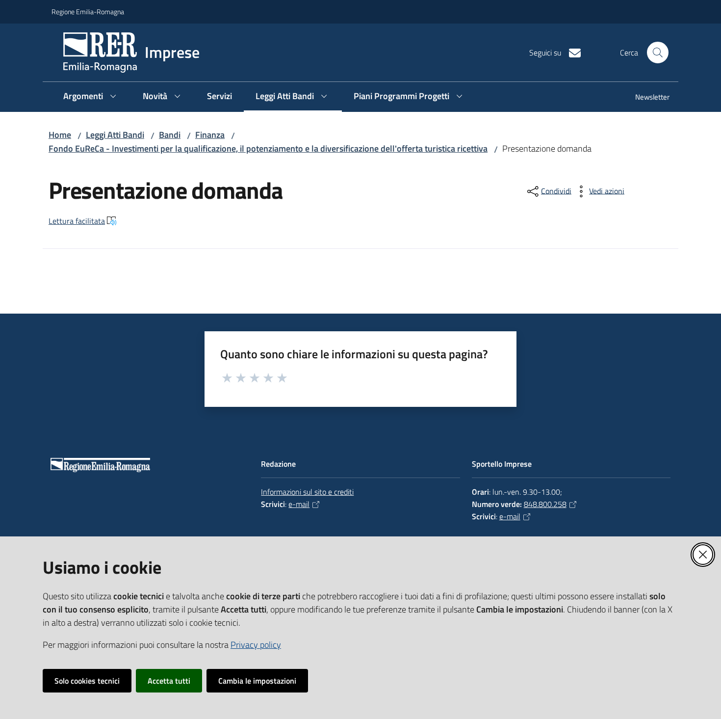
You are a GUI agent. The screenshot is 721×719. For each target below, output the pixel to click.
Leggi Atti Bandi (115, 134)
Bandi (169, 134)
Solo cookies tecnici (87, 681)
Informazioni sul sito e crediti (307, 492)
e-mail (298, 504)
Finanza (210, 134)
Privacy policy (256, 644)
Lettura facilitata (77, 221)
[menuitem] (646, 98)
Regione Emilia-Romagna (88, 11)
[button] (658, 52)
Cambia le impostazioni (257, 681)
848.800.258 (545, 504)
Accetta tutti (169, 681)
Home (60, 134)
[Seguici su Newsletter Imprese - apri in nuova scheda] (571, 52)
